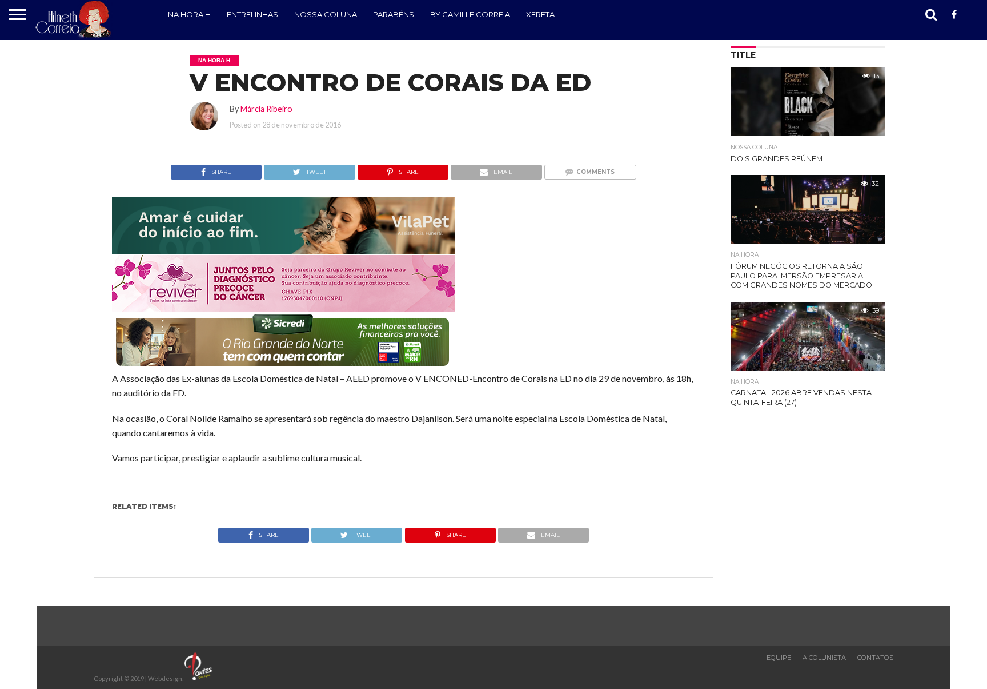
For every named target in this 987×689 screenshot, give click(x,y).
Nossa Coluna (325, 14)
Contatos (875, 658)
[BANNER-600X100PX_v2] (283, 308)
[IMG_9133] (283, 250)
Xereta (540, 14)
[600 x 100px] (283, 366)
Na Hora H (189, 14)
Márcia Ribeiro (266, 109)
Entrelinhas (252, 14)
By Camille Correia (470, 14)
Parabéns (393, 14)
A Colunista (824, 658)
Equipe (779, 658)
